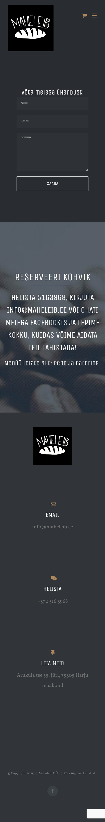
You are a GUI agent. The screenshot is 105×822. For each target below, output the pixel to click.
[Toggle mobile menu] (94, 15)
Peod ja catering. (77, 363)
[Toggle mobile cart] (84, 15)
